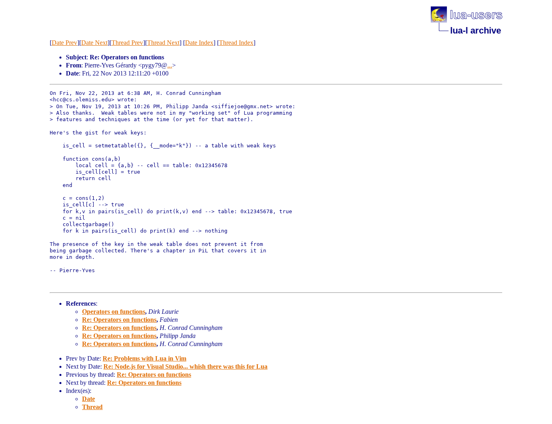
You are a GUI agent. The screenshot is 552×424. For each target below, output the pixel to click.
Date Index (199, 42)
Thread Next (163, 42)
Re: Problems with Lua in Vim (144, 358)
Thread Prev (127, 42)
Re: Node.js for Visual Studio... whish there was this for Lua (185, 366)
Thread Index (236, 42)
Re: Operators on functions (119, 319)
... (169, 65)
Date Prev (64, 42)
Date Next (94, 42)
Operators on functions (113, 311)
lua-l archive (475, 30)
